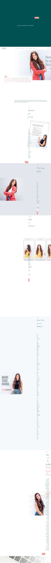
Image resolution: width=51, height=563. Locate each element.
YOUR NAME (38, 203)
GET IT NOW (37, 213)
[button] (37, 18)
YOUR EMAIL (38, 207)
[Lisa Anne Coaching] (4, 48)
